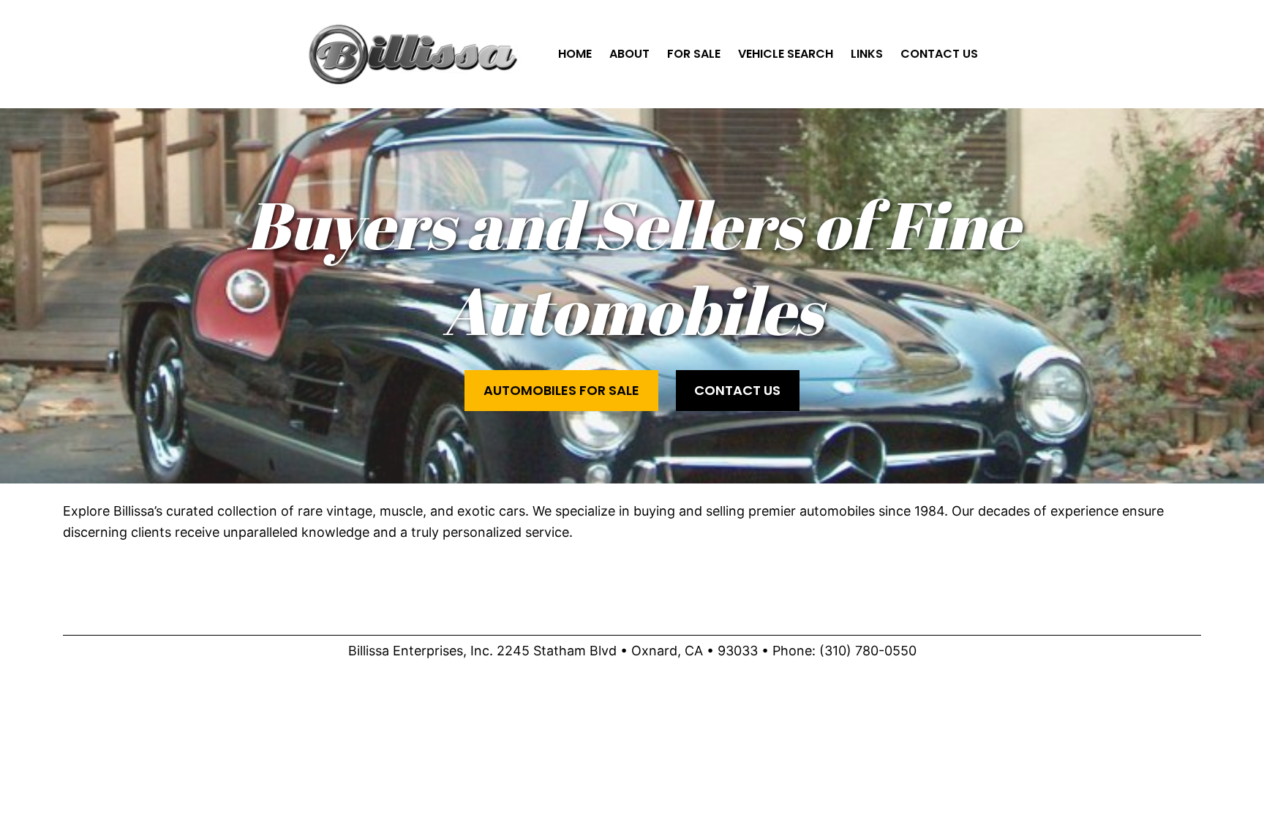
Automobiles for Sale (561, 390)
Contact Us (737, 390)
